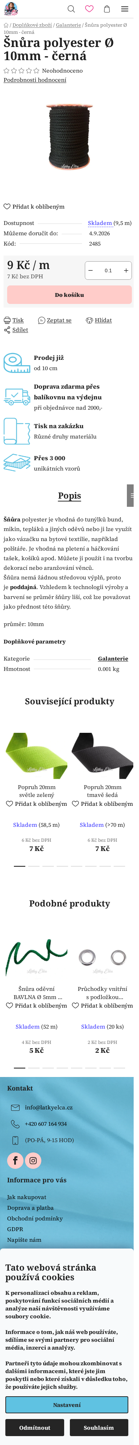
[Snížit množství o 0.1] (90, 270)
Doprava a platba (30, 1208)
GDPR (15, 1229)
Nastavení (67, 1405)
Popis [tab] (69, 495)
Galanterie (113, 658)
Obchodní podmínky (35, 1218)
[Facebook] (15, 1160)
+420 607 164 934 (46, 1124)
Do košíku (69, 295)
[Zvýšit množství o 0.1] (126, 270)
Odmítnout (34, 1427)
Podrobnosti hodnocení (35, 80)
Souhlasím (99, 1427)
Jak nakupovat (26, 1197)
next (131, 760)
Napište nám (24, 1240)
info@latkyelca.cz (49, 1107)
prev (7, 760)
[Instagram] (33, 1160)
